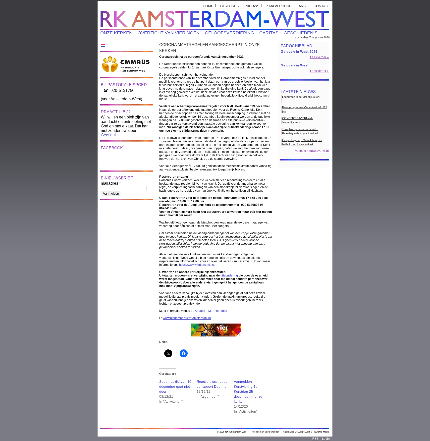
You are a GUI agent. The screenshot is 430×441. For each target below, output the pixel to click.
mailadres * (111, 183)
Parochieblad (296, 46)
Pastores (229, 6)
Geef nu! (108, 135)
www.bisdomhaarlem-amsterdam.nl (187, 318)
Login (326, 439)
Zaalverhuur (279, 6)
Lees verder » (319, 57)
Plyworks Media (321, 432)
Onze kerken (116, 32)
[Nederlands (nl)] (103, 45)
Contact (322, 6)
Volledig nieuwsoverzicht (312, 151)
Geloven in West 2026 (299, 52)
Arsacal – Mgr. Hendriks (211, 311)
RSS (315, 439)
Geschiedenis (301, 32)
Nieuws (252, 6)
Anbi (303, 6)
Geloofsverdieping (229, 32)
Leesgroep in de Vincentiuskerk (301, 96)
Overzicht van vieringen (169, 32)
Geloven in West (295, 65)
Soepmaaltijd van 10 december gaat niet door (175, 386)
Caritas (268, 32)
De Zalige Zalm (303, 432)
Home (208, 6)
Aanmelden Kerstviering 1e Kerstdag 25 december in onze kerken (248, 391)
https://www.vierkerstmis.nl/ (197, 265)
